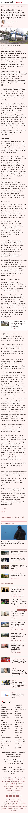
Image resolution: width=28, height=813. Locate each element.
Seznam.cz (19, 2)
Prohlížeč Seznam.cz (8, 785)
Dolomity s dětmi (5, 748)
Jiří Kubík (17, 594)
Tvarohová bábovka (19, 728)
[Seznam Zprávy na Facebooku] (7, 796)
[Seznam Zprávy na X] (10, 796)
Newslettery (8, 788)
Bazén (13, 760)
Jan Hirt (16, 711)
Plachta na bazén (19, 760)
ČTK (15, 618)
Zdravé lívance (18, 726)
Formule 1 (3, 730)
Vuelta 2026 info (18, 707)
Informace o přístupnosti (18, 781)
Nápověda (23, 778)
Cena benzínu (18, 754)
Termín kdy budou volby (6, 713)
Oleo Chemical (15, 517)
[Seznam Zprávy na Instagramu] (14, 796)
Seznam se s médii (9, 787)
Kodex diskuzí (19, 787)
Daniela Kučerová (20, 606)
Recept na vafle (18, 730)
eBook (4, 26)
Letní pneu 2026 (18, 738)
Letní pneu (22, 769)
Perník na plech (18, 732)
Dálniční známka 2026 (20, 740)
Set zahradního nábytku (7, 764)
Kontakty (7, 780)
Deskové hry (7, 771)
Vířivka (23, 764)
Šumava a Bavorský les (6, 742)
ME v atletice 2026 (5, 728)
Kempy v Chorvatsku (6, 738)
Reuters (20, 618)
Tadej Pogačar (18, 713)
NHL (2, 732)
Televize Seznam (19, 785)
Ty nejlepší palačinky (19, 722)
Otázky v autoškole (19, 746)
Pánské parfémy (13, 773)
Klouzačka (19, 762)
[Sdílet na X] (5, 512)
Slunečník (14, 762)
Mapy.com (13, 752)
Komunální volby (5, 717)
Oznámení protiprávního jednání (14, 783)
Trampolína (8, 762)
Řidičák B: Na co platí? (20, 744)
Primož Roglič (18, 715)
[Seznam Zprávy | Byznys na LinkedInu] (21, 796)
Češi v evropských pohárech (13, 756)
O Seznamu (11, 778)
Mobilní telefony (19, 767)
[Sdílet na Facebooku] (2, 512)
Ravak (22, 517)
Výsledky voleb (4, 711)
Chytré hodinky (19, 771)
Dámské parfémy (15, 769)
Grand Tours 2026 (19, 717)
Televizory (12, 771)
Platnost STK (18, 748)
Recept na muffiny (19, 724)
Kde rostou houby (10, 754)
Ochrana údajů (6, 781)
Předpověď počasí (21, 752)
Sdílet (10, 26)
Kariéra (17, 778)
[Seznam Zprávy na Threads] (17, 796)
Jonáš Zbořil (18, 652)
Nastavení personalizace (13, 790)
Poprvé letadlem (5, 740)
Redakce (13, 780)
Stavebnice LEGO (6, 769)
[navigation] (2, 2)
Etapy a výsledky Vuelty (20, 709)
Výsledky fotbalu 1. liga (6, 724)
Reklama (19, 780)
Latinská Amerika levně (6, 746)
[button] (14, 36)
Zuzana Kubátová (12, 20)
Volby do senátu (5, 715)
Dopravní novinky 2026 (20, 742)
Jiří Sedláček (18, 629)
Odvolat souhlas (17, 788)
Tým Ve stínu (20, 596)
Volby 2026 (3, 707)
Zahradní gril (17, 764)
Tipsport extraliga (5, 726)
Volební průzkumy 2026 (6, 709)
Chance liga (4, 722)
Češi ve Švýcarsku (5, 744)
